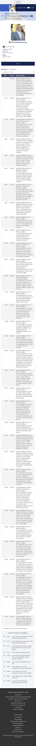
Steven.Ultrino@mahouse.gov (19, 42)
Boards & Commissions (17, 703)
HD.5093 (12, 78)
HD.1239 (12, 451)
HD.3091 (12, 259)
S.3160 (8, 641)
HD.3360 (12, 139)
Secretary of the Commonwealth (17, 699)
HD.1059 (12, 321)
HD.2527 (12, 119)
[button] (3, 16)
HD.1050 (12, 98)
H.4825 (6, 616)
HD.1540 (12, 168)
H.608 (6, 243)
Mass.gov (17, 694)
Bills (17, 63)
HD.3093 (12, 574)
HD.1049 (12, 541)
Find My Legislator (18, 723)
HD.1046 (12, 526)
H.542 (6, 139)
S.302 (8, 646)
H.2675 (6, 422)
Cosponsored (12, 69)
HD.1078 (12, 388)
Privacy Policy (18, 729)
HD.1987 (12, 292)
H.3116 (6, 435)
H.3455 (6, 526)
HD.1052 (12, 217)
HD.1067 (12, 510)
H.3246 (6, 487)
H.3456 (6, 541)
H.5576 (8, 671)
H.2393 (8, 655)
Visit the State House (18, 725)
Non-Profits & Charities (17, 705)
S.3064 (8, 680)
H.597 (6, 202)
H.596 (6, 184)
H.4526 (6, 597)
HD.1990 (12, 275)
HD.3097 (12, 422)
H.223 (6, 98)
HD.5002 (12, 597)
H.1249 (6, 292)
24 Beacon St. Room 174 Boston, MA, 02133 (8, 51)
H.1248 (6, 275)
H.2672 (6, 370)
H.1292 (6, 305)
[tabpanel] (18, 349)
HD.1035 (12, 350)
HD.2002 (12, 184)
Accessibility (18, 717)
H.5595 (8, 662)
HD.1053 (12, 305)
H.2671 (6, 350)
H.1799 (6, 336)
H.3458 (6, 574)
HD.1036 (12, 370)
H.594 (6, 155)
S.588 (8, 676)
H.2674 (6, 401)
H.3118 (6, 469)
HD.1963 (12, 336)
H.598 (6, 217)
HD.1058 (12, 230)
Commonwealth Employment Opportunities (17, 697)
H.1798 (6, 321)
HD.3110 (12, 487)
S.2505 (8, 636)
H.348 (6, 119)
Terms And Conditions (18, 731)
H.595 (6, 168)
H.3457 (6, 559)
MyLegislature (18, 719)
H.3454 (6, 510)
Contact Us (18, 727)
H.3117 (6, 451)
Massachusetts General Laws (18, 721)
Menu (18, 2)
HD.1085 (12, 401)
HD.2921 (12, 243)
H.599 (6, 230)
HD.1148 (12, 469)
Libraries (17, 707)
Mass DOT (17, 701)
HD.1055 (12, 435)
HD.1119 (12, 155)
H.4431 (8, 652)
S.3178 (8, 666)
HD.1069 (12, 559)
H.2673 (6, 388)
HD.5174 (12, 616)
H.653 (6, 259)
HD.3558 (12, 202)
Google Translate (17, 709)
